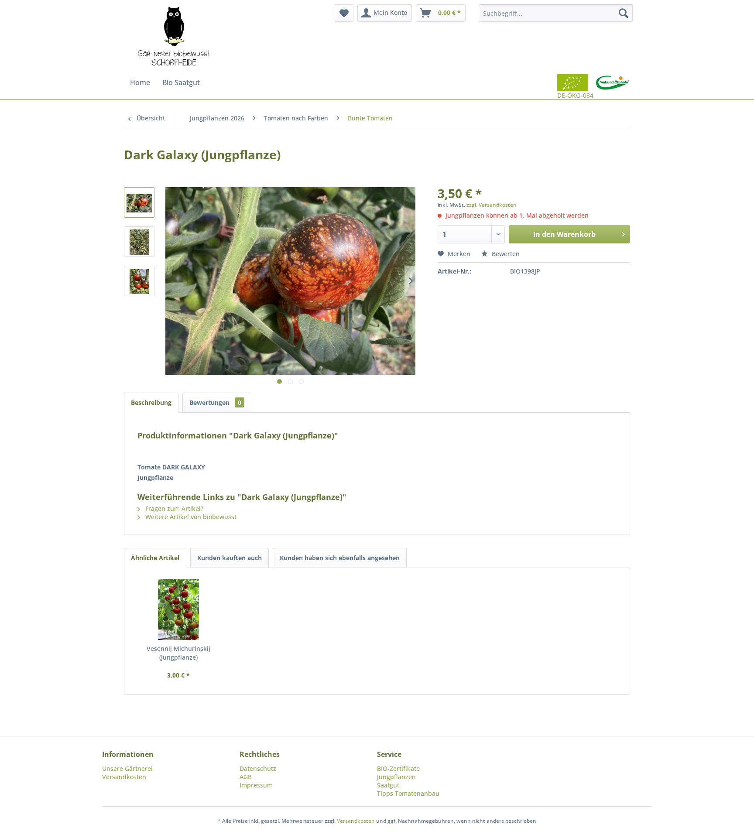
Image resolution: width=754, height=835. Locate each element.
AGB (246, 777)
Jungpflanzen (396, 777)
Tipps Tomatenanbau (408, 793)
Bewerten (505, 254)
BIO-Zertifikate (398, 768)
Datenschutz (258, 768)
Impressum (256, 785)
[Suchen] (623, 13)
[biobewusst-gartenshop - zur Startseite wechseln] (174, 37)
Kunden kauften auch (229, 558)
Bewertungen (215, 402)
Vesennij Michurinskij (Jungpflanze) (178, 652)
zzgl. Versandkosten (491, 205)
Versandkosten (124, 777)
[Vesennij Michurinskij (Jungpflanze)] (178, 609)
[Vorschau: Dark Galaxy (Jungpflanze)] (139, 202)
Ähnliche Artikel (155, 558)
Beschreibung (151, 402)
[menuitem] (344, 13)
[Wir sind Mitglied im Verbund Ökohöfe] (612, 86)
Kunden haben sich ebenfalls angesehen (340, 558)
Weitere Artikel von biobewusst (190, 517)
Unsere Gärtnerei (127, 768)
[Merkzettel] (344, 13)
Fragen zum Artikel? (173, 508)
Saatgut (388, 785)
